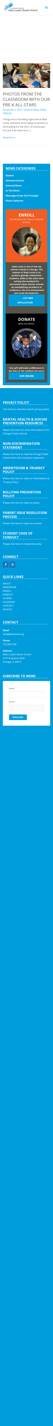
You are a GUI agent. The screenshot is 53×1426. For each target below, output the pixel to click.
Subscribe (17, 717)
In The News (13, 190)
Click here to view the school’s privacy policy (26, 409)
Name (11, 688)
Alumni (10, 175)
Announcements (15, 180)
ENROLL (7, 590)
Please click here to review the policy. (22, 543)
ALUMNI (7, 598)
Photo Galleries (14, 200)
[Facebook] (5, 565)
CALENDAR (9, 602)
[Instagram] (12, 565)
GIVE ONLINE (27, 376)
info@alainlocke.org (13, 634)
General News (31, 109)
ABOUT (7, 583)
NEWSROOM (9, 587)
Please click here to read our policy (21, 502)
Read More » (9, 137)
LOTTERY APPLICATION (25, 300)
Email (12, 702)
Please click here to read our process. (22, 523)
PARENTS (8, 594)
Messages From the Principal (22, 195)
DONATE (7, 609)
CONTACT (8, 605)
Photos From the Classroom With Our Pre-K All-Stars (26, 99)
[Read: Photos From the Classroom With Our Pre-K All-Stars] (26, 75)
